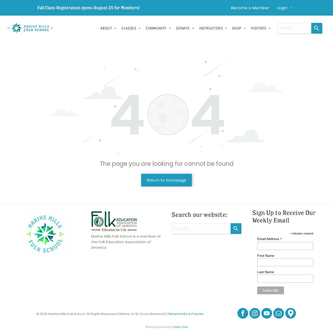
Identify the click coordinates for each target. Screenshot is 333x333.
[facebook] (242, 314)
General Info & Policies (186, 314)
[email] (278, 314)
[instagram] (254, 314)
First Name (265, 256)
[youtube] (266, 314)
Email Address (269, 239)
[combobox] (294, 28)
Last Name (265, 272)
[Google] (290, 314)
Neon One (180, 327)
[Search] (316, 28)
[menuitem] (250, 7)
